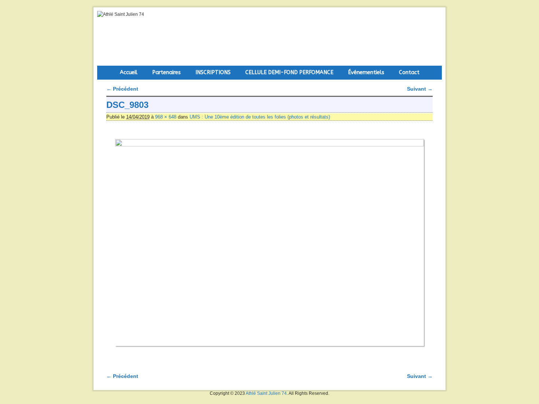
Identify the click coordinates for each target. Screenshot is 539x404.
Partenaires (166, 72)
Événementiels (366, 72)
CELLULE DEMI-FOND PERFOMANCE (289, 72)
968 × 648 (165, 117)
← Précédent (122, 89)
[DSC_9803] (269, 242)
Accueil (129, 72)
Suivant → (420, 89)
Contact (409, 72)
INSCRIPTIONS (213, 72)
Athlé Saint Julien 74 (266, 393)
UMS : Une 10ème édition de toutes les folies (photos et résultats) (260, 117)
